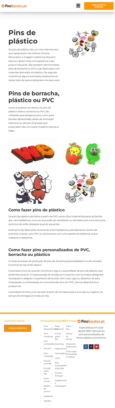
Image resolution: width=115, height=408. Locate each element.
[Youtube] (96, 346)
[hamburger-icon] (78, 6)
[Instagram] (91, 346)
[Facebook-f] (85, 346)
